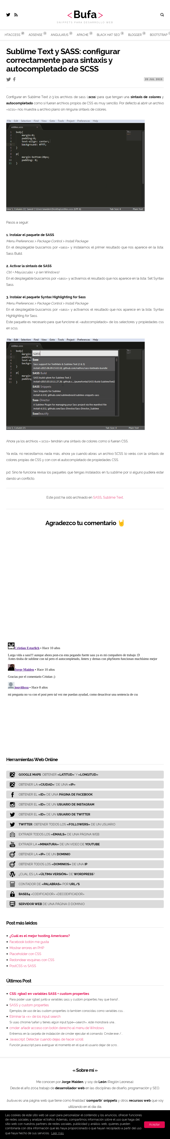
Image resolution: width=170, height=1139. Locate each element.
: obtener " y (58, 774)
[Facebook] (15, 80)
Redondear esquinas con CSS (32, 960)
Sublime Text (113, 497)
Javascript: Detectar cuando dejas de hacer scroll (46, 1039)
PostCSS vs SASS (23, 966)
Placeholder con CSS (25, 954)
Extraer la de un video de (59, 844)
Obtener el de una (56, 794)
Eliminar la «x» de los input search (35, 1017)
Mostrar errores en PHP (27, 948)
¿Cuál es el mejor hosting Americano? (40, 936)
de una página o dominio (52, 904)
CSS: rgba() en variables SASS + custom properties (49, 994)
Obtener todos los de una (53, 864)
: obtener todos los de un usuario (67, 824)
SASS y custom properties (29, 1005)
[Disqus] (85, 584)
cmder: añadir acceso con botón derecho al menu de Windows (57, 1028)
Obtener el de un (56, 804)
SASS (97, 497)
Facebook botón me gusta (29, 942)
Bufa (85, 14)
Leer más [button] (57, 1133)
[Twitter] (8, 15)
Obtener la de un (44, 854)
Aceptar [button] (154, 1124)
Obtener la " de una (47, 784)
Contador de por (49, 884)
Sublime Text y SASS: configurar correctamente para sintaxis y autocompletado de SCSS (63, 60)
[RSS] (16, 15)
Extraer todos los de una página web (59, 834)
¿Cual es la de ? (57, 874)
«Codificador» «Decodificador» (51, 894)
